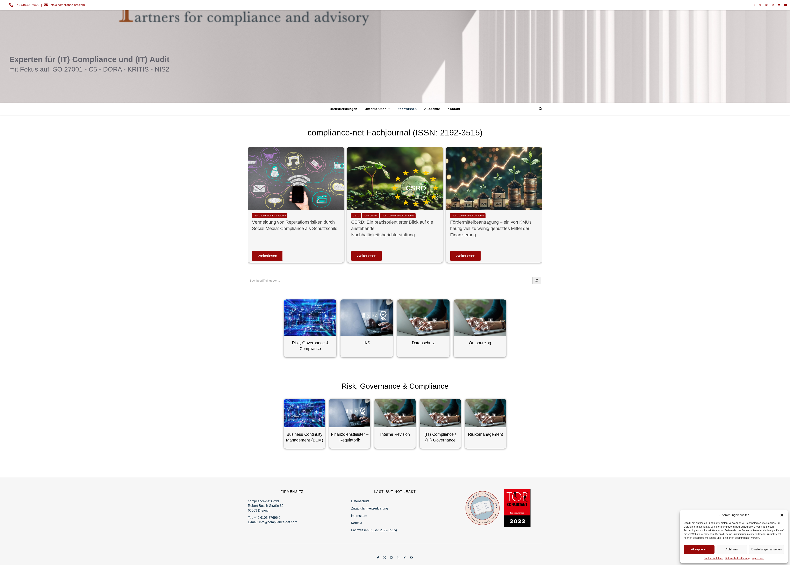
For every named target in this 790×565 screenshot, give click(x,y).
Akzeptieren (699, 549)
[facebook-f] (754, 5)
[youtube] (785, 5)
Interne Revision (395, 434)
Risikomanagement (485, 434)
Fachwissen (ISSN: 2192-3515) (374, 530)
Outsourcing (480, 343)
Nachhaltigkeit (371, 215)
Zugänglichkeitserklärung (369, 508)
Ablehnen (731, 549)
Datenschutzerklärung (737, 558)
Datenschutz (423, 343)
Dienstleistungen (343, 109)
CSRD (356, 215)
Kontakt (453, 109)
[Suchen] (536, 280)
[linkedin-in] (773, 5)
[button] (782, 515)
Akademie (432, 109)
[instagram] (767, 5)
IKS (367, 343)
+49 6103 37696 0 (27, 5)
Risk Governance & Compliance (270, 215)
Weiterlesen (267, 256)
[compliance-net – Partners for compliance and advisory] (395, 61)
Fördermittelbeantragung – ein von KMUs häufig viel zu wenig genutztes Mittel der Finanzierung (491, 228)
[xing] (779, 5)
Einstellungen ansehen (766, 549)
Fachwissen (407, 109)
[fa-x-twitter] (760, 5)
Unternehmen (376, 109)
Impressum (758, 558)
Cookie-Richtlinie (713, 558)
